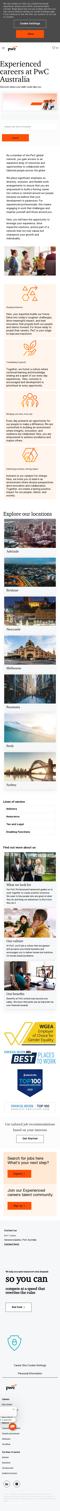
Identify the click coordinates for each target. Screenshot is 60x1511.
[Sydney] (30, 770)
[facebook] (6, 1484)
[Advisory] (30, 809)
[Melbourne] (30, 654)
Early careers (7, 1404)
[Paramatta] (30, 693)
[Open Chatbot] (12, 1426)
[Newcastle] (30, 615)
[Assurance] (30, 816)
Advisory (5, 1457)
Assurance (6, 1462)
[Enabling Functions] (30, 832)
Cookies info (8, 1503)
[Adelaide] (30, 537)
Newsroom (6, 1439)
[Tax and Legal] (30, 824)
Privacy (19, 1503)
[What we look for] (30, 879)
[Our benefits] (30, 985)
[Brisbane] (30, 576)
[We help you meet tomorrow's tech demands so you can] (30, 1307)
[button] (30, 24)
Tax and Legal (7, 1468)
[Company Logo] (13, 47)
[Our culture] (30, 934)
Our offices (6, 1444)
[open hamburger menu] (3, 48)
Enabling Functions (9, 1473)
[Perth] (30, 732)
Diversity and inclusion (11, 1433)
